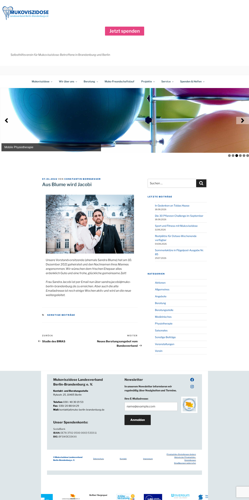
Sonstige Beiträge (61, 315)
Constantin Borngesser (82, 179)
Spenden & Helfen (191, 81)
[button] (124, 31)
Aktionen (160, 282)
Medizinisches (163, 316)
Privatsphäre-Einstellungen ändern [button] (181, 454)
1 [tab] (229, 155)
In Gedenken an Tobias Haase (172, 205)
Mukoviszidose (40, 81)
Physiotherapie (163, 323)
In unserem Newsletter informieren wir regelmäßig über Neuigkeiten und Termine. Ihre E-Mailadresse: (150, 392)
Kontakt (123, 459)
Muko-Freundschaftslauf (119, 81)
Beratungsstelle (164, 310)
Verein (158, 350)
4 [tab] (240, 155)
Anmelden (137, 420)
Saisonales (161, 330)
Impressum (148, 459)
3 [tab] (236, 155)
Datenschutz (98, 459)
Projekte (146, 81)
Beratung (89, 81)
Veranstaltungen (164, 344)
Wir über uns (66, 81)
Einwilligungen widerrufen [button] (185, 463)
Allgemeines (162, 289)
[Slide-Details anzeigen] (124, 120)
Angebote (160, 296)
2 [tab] (233, 155)
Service (166, 81)
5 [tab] (244, 155)
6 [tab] (247, 155)
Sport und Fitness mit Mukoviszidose (176, 225)
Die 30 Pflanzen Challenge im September (179, 215)
